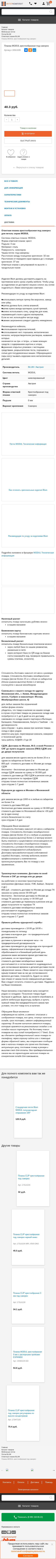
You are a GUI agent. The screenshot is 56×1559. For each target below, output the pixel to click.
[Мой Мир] (34, 50)
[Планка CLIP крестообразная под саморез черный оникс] (28, 1220)
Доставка (35, 1482)
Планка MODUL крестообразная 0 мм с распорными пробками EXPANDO (27, 1354)
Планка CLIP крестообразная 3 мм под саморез (27, 1294)
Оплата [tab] (8, 215)
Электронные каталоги (28, 1489)
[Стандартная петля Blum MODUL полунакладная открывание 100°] (28, 1093)
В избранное (11, 157)
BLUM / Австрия (36, 367)
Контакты (7, 1482)
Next (53, 1469)
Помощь (49, 1482)
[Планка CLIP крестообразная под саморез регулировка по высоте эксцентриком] (23, 1396)
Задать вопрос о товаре (23, 157)
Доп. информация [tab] (13, 188)
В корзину (30, 134)
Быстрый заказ (28, 141)
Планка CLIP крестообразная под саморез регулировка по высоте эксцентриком (21, 1413)
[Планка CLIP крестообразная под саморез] (33, 1161)
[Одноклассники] (30, 50)
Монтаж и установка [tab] (15, 208)
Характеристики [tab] (12, 195)
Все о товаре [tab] (11, 181)
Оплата (20, 1482)
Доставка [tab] (9, 222)
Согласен (28, 1555)
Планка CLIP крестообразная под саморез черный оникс (26, 1235)
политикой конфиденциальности (28, 1551)
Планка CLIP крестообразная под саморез (31, 1177)
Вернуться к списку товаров (28, 167)
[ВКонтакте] (26, 50)
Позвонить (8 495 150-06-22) (30, 1517)
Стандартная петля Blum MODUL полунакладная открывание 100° (27, 1110)
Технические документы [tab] (17, 202)
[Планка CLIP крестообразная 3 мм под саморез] (28, 1279)
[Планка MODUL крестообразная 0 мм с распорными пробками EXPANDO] (28, 1337)
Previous (2, 1469)
